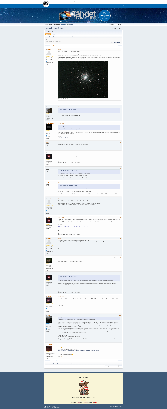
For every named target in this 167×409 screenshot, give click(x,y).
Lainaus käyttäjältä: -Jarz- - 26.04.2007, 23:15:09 (68, 185)
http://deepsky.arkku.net (63, 137)
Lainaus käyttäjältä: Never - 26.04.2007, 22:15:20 (68, 170)
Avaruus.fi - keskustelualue (54, 28)
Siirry (104, 366)
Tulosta (119, 45)
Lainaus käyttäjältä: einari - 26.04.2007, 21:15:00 (68, 109)
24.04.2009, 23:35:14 (61, 296)
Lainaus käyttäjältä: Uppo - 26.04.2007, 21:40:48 (68, 126)
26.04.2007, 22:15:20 (61, 142)
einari (49, 49)
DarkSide (49, 345)
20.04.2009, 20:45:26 (61, 238)
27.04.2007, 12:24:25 (61, 182)
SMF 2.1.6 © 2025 (47, 406)
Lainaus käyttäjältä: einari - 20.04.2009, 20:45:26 (68, 276)
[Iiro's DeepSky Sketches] (46, 135)
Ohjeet (110, 406)
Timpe (49, 296)
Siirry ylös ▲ (120, 406)
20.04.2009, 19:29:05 (61, 217)
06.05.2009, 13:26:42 (61, 344)
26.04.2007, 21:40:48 (61, 106)
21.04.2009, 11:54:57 (61, 256)
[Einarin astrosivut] (46, 61)
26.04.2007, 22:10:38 (61, 123)
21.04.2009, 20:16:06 (61, 273)
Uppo (48, 106)
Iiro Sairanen (50, 123)
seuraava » (118, 42)
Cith (48, 257)
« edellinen (113, 42)
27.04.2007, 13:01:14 (61, 198)
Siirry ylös (48, 360)
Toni (48, 315)
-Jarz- (48, 153)
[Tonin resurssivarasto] (46, 328)
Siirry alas (48, 45)
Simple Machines (53, 406)
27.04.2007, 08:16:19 (61, 167)
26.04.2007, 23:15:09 (61, 152)
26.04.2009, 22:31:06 (61, 315)
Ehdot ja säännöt (115, 406)
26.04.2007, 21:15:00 (61, 49)
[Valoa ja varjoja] (46, 308)
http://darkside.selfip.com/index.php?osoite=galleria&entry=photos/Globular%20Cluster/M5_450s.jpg (78, 350)
